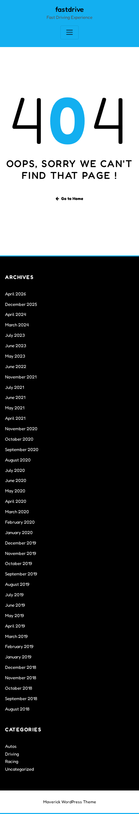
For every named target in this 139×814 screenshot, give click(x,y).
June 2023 (15, 345)
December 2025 (21, 304)
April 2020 (15, 501)
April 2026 (15, 293)
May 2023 (15, 356)
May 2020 (15, 490)
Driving (12, 754)
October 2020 (19, 439)
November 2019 (20, 553)
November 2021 (20, 376)
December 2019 (20, 542)
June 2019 (15, 605)
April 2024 (15, 314)
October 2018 (18, 688)
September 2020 (21, 449)
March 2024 (17, 324)
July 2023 (15, 335)
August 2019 (17, 584)
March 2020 (17, 511)
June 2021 (15, 397)
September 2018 (21, 698)
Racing (11, 761)
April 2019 (15, 625)
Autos (11, 746)
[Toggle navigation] (69, 32)
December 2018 (20, 667)
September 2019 (21, 573)
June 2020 (15, 480)
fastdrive (69, 9)
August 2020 (18, 459)
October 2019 (18, 563)
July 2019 (14, 594)
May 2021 (14, 407)
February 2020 (20, 522)
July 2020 (15, 470)
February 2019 (19, 646)
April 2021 (15, 418)
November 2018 (20, 677)
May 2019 (14, 615)
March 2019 (16, 636)
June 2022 (15, 366)
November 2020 (21, 428)
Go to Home (72, 198)
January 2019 (18, 656)
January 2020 (19, 532)
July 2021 (14, 387)
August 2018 (17, 708)
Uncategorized (19, 769)
